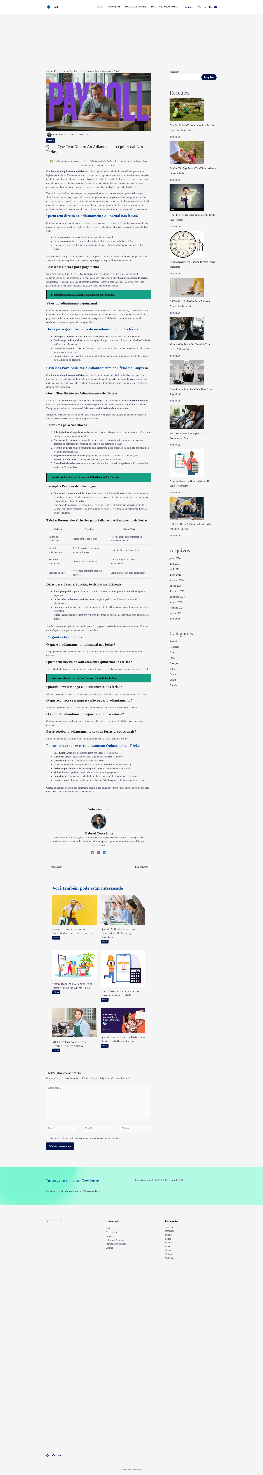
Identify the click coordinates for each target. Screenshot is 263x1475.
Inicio (49, 71)
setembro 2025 (177, 607)
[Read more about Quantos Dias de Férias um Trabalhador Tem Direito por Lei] (74, 909)
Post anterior (54, 867)
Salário (173, 679)
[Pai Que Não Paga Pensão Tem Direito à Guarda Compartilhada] (187, 152)
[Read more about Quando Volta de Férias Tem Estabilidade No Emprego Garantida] (123, 909)
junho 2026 (175, 558)
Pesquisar (174, 71)
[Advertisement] (131, 36)
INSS (172, 669)
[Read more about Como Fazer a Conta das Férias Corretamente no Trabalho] (123, 968)
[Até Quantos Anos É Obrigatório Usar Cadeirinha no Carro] (187, 417)
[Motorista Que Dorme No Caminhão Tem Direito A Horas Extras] (187, 328)
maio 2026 (175, 563)
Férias (57, 71)
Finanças (174, 663)
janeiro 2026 (176, 585)
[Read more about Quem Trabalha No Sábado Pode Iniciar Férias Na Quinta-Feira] (74, 964)
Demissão (174, 647)
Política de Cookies (115, 1240)
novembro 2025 (177, 596)
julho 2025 (175, 618)
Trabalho (174, 685)
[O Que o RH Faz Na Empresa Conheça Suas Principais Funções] (187, 508)
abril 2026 (174, 569)
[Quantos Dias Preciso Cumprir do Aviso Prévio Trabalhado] (187, 244)
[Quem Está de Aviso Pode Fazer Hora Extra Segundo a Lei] (187, 372)
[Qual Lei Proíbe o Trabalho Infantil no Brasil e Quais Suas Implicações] (187, 109)
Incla (56, 6)
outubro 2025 (176, 602)
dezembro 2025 (177, 591)
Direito (173, 652)
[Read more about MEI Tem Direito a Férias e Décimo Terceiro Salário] (74, 1022)
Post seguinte (143, 867)
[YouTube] (215, 7)
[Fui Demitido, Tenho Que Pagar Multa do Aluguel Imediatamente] (187, 287)
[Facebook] (210, 7)
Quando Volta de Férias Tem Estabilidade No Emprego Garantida (118, 933)
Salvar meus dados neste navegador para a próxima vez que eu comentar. (85, 1138)
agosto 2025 (175, 613)
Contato (109, 1236)
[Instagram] (205, 7)
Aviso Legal (111, 1232)
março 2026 (175, 574)
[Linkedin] (104, 852)
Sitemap (109, 1247)
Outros (173, 674)
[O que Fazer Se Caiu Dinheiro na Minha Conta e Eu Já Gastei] (187, 197)
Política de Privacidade (117, 1243)
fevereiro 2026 (177, 580)
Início (108, 1228)
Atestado (174, 641)
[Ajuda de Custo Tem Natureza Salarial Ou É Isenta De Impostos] (187, 463)
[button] (189, 7)
